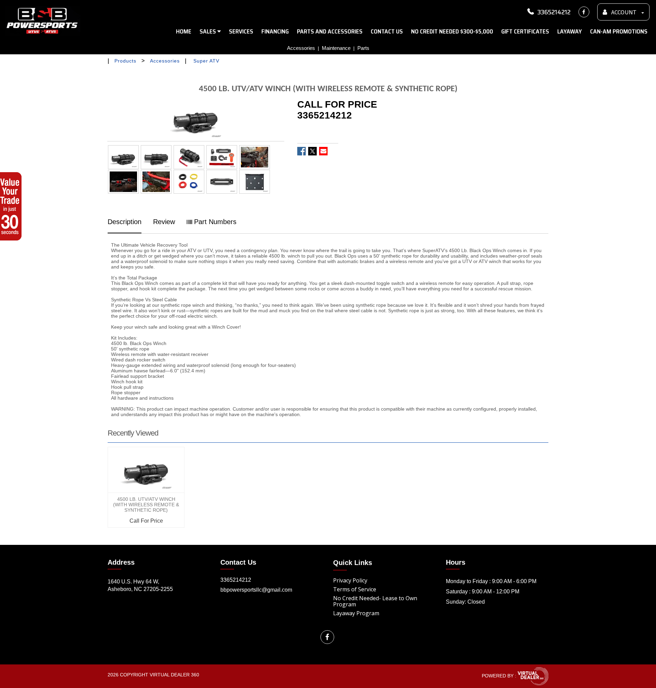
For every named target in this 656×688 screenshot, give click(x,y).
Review (164, 221)
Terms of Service (354, 589)
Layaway (569, 31)
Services (241, 31)
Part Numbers (214, 221)
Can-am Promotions (618, 31)
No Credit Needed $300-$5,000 (452, 31)
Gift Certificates (525, 31)
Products (125, 61)
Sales (208, 31)
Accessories (301, 48)
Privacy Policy (350, 580)
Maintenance (336, 48)
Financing (275, 31)
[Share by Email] (323, 151)
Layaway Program (356, 613)
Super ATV (206, 61)
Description (124, 221)
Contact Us (387, 31)
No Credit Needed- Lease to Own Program (375, 601)
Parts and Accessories (330, 31)
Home (183, 31)
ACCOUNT (624, 12)
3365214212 (554, 11)
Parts (363, 48)
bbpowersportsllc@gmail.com (256, 590)
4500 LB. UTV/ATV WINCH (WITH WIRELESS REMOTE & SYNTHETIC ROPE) (146, 504)
